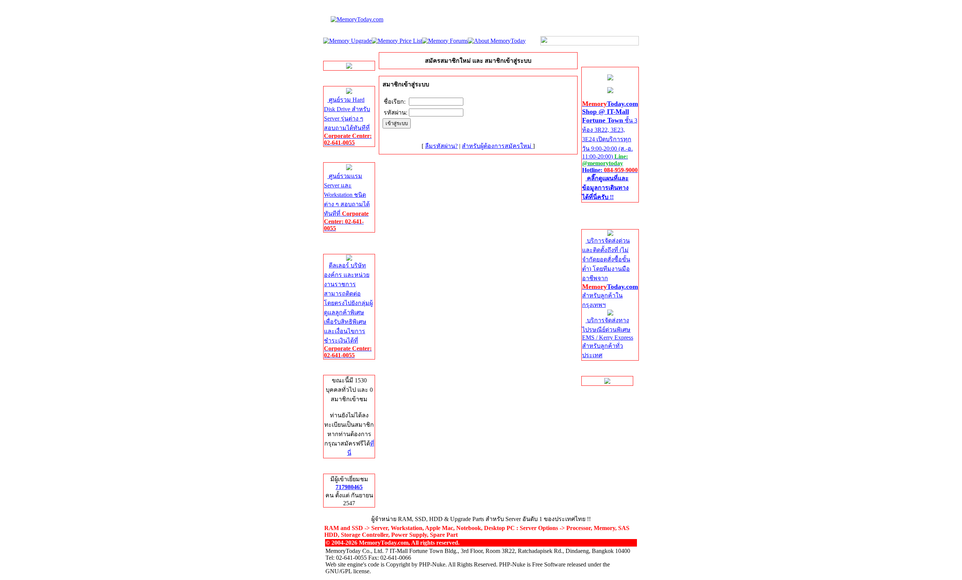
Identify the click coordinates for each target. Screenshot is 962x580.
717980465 (349, 487)
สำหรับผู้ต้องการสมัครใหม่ (497, 146)
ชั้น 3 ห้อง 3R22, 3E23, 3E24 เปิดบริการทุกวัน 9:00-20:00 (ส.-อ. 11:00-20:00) (610, 150)
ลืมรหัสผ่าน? (441, 146)
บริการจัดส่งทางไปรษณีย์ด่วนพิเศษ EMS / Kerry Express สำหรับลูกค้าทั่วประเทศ (607, 337)
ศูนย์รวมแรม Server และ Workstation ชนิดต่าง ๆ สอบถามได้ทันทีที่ (347, 202)
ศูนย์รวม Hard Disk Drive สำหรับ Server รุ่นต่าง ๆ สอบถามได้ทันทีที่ (348, 121)
